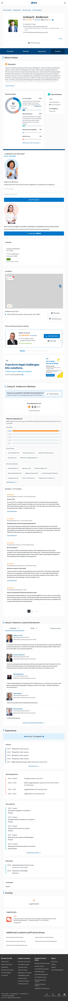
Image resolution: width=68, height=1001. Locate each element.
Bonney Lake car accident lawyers (44, 937)
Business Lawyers (39, 966)
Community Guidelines (8, 995)
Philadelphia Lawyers (23, 975)
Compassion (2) (13, 478)
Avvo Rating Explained (57, 970)
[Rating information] (52, 20)
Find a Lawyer (5, 961)
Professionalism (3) (40, 468)
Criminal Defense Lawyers (42, 969)
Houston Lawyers (22, 970)
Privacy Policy (14, 993)
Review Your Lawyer (6, 964)
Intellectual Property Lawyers (40, 984)
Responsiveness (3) (31, 473)
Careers (53, 964)
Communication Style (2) (50, 473)
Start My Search (34, 200)
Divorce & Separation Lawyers (40, 980)
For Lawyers (4, 975)
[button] (60, 286)
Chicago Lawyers (22, 967)
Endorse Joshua (55, 628)
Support (53, 967)
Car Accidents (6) (13, 453)
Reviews (26, 51)
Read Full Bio (9, 86)
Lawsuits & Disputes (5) (46, 453)
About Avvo (54, 961)
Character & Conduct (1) (46, 478)
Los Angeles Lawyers (23, 964)
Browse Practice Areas (7, 970)
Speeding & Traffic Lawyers (42, 988)
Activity (58, 51)
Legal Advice (4, 967)
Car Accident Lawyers (40, 977)
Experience (42, 51)
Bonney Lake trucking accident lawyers (16, 945)
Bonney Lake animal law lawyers (14, 937)
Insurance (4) (12, 458)
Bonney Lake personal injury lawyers (16, 941)
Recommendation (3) (15, 473)
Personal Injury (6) (29, 453)
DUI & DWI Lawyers (40, 971)
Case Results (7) (13, 468)
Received (14, 628)
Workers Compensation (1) (28, 458)
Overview (10, 51)
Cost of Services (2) (28, 478)
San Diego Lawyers (23, 983)
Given (34, 628)
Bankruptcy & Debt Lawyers (42, 963)
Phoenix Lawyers (22, 978)
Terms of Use (4, 993)
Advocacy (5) (26, 468)
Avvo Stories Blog (6, 972)
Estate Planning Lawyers (41, 974)
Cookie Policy (23, 993)
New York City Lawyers (24, 961)
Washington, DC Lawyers (25, 972)
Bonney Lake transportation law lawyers (46, 941)
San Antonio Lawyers (23, 981)
